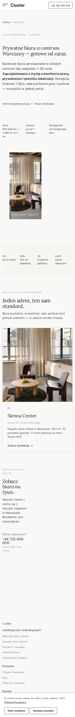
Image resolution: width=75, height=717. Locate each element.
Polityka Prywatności (13, 672)
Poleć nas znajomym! (13, 682)
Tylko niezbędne (16, 710)
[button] (6, 5)
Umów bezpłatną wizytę (17, 103)
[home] (18, 5)
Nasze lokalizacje (44, 103)
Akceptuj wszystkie (43, 710)
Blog (4, 677)
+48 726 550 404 (60, 5)
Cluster (6, 22)
